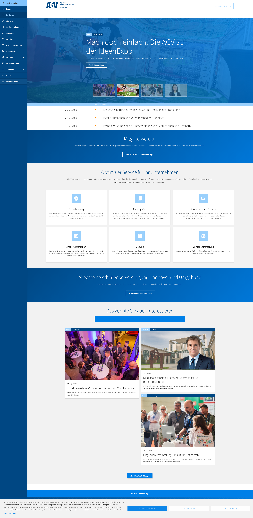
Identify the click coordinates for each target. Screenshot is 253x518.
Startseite (10, 15)
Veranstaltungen (12, 63)
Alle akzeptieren (231, 509)
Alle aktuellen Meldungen (140, 476)
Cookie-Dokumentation (10, 513)
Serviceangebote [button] (12, 27)
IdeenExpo (10, 33)
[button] (104, 90)
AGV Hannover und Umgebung (140, 293)
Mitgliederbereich (12, 81)
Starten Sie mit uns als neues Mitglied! (140, 154)
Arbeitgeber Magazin (14, 45)
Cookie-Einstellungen (147, 509)
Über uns (9, 21)
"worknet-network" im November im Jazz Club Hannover (101, 388)
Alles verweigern (189, 509)
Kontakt (9, 75)
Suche (8, 9)
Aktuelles (9, 39)
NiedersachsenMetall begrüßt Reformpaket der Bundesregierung (171, 380)
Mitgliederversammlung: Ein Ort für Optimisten (136, 46)
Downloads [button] (10, 69)
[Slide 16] (139, 265)
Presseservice (11, 51)
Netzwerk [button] (9, 57)
